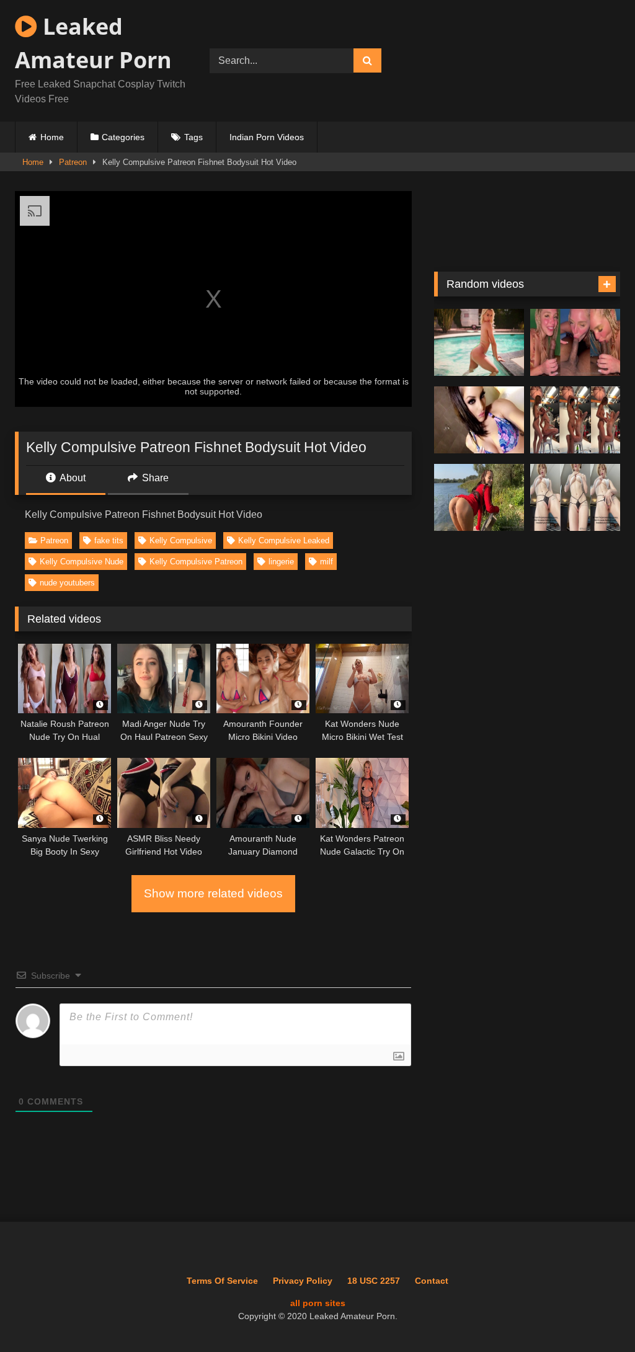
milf (326, 561)
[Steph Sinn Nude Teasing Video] (575, 420)
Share (154, 478)
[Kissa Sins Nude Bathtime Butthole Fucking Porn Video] (479, 420)
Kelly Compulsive (180, 540)
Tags (193, 137)
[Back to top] (597, 1315)
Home (52, 137)
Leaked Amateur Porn (93, 43)
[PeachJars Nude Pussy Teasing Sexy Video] (575, 497)
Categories (123, 137)
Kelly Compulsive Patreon (195, 561)
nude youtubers (67, 582)
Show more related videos (213, 893)
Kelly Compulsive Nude (81, 561)
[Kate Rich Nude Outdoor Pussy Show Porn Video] (479, 497)
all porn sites (317, 1303)
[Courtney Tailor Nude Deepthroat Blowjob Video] (575, 342)
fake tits (108, 540)
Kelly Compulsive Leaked (283, 540)
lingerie (281, 561)
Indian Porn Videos (266, 137)
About (72, 478)
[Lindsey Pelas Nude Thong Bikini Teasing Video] (479, 342)
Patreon (73, 162)
